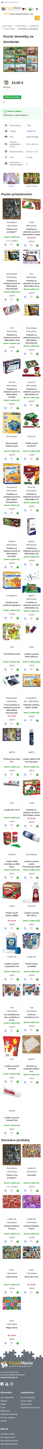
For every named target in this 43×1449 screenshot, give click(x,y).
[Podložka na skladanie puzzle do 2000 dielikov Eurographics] (6, 513)
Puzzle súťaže (26, 1401)
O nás (3, 1408)
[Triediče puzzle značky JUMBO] (6, 928)
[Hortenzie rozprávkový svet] (25, 1030)
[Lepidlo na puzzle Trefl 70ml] (6, 1081)
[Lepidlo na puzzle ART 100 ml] (25, 928)
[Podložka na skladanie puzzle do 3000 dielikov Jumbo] (25, 245)
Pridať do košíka (12, 97)
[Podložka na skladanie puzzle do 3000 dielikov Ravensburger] (6, 299)
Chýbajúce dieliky (8, 1434)
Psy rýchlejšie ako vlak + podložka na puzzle (12, 1017)
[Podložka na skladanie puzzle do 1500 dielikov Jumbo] (25, 826)
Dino (31, 274)
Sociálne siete (26, 1404)
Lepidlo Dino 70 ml (12, 810)
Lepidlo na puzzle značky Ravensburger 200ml (31, 864)
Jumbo (31, 222)
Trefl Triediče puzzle (12, 654)
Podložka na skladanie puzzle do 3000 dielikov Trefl (12, 337)
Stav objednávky (7, 1397)
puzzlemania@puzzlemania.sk (13, 1375)
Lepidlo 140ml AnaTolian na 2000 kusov (12, 864)
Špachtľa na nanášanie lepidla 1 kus (31, 1068)
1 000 (28, 125)
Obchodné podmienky (9, 1414)
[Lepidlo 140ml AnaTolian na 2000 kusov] (6, 877)
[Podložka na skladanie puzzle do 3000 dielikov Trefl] (6, 351)
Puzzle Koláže (9, 29)
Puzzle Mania (7, 26)
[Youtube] (6, 1385)
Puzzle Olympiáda (28, 1397)
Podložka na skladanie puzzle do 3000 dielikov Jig (31, 551)
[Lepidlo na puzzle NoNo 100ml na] (25, 669)
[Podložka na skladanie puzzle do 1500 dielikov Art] (25, 510)
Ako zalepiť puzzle (8, 1437)
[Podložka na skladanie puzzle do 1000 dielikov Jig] (25, 618)
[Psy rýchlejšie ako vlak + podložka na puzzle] (6, 1031)
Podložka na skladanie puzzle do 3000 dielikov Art (31, 391)
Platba (3, 1404)
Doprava (4, 1401)
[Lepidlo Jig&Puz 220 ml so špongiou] (25, 774)
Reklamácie (5, 1411)
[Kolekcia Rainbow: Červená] (6, 1241)
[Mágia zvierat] (6, 1343)
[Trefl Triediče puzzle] (6, 669)
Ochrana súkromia (8, 1418)
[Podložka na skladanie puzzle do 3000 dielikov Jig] (25, 564)
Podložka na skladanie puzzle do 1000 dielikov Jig (31, 605)
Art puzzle (31, 382)
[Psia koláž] (25, 1190)
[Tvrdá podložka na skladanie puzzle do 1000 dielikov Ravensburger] (6, 723)
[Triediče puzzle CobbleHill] (25, 979)
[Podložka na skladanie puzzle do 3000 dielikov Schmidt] (6, 408)
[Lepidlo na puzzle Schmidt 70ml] (6, 1133)
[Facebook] (2, 1385)
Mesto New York (31, 1277)
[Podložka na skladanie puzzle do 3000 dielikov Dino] (25, 297)
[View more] (12, 219)
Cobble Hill (34, 26)
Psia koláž (31, 1175)
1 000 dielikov (21, 26)
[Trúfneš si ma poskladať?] (6, 245)
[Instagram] (11, 1385)
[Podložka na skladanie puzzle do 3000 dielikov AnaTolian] (6, 567)
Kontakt (4, 1421)
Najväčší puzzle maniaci (30, 1408)
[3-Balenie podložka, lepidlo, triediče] (25, 720)
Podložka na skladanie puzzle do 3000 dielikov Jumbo (31, 232)
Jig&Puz (31, 541)
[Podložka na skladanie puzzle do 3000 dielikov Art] (25, 405)
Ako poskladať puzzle (9, 1444)
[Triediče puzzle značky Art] (25, 459)
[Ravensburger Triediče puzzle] (6, 459)
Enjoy (11, 1270)
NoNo (31, 647)
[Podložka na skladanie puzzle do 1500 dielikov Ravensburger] (25, 354)
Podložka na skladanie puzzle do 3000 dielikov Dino (31, 283)
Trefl (11, 328)
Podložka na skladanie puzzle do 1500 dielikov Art (31, 496)
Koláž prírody (11, 1277)
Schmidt (12, 382)
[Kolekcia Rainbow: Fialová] (25, 1241)
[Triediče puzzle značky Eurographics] (6, 618)
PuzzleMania (12, 222)
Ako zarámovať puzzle (9, 1441)
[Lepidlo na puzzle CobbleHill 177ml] (6, 979)
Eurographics (12, 487)
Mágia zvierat (11, 1328)
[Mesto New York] (25, 1292)
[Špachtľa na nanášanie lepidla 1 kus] (25, 1082)
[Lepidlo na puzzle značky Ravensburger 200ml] (25, 877)
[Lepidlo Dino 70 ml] (6, 825)
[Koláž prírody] (6, 1292)
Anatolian (12, 541)
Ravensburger (11, 274)
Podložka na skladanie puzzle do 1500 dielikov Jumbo (31, 812)
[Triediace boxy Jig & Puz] (6, 774)
